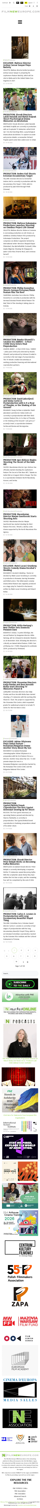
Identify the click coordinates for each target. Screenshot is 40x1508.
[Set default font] (33, 6)
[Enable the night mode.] (13, 3)
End (27, 962)
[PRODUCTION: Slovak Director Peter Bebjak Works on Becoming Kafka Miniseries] (20, 844)
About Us (25, 1502)
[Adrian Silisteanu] (20, 726)
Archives (20, 1499)
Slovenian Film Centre (14, 702)
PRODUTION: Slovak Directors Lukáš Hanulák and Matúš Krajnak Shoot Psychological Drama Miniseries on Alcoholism (19, 118)
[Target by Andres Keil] (20, 158)
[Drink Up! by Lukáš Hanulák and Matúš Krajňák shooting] (20, 99)
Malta (5, 60)
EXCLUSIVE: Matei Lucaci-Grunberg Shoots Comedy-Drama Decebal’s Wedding (20, 568)
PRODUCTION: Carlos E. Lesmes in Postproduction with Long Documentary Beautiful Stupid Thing (19, 917)
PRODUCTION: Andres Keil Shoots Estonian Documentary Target (19, 175)
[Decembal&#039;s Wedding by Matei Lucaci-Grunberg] (20, 550)
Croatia (6, 337)
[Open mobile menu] (20, 22)
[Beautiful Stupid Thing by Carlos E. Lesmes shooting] (20, 898)
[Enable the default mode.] (9, 3)
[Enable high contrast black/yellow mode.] (21, 3)
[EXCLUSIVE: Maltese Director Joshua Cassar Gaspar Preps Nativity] (20, 47)
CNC (24, 767)
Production (12, 60)
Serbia (6, 396)
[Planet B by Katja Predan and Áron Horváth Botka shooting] (20, 667)
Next (23, 962)
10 (16, 961)
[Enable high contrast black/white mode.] (17, 3)
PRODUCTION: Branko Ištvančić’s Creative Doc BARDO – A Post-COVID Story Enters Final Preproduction (19, 343)
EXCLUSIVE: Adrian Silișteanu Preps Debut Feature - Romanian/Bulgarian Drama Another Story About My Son (17, 744)
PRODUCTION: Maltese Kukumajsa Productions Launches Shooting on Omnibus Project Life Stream (19, 225)
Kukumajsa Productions (11, 238)
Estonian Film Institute (16, 937)
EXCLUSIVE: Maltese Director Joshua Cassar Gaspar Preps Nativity (17, 65)
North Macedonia (9, 457)
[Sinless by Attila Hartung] (20, 610)
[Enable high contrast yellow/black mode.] (25, 3)
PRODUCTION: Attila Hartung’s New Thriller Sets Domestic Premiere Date (18, 627)
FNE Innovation (20, 1494)
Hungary (6, 622)
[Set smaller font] (29, 6)
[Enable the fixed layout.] (34, 3)
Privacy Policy (5, 1502)
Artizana (25, 354)
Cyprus (6, 800)
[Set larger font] (37, 6)
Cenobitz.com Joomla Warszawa (27, 1505)
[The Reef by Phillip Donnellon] (20, 273)
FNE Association (20, 1491)
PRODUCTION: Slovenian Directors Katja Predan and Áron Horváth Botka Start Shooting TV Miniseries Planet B (19, 685)
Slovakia (6, 111)
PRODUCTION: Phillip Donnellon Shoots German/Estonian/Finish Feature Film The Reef (19, 290)
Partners (12, 1502)
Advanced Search (20, 1496)
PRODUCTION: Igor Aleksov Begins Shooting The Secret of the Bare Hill (19, 462)
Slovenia (6, 679)
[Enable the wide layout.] (37, 3)
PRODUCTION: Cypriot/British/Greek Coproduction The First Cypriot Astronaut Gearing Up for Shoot (18, 806)
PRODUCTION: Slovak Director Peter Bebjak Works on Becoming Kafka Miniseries (19, 862)
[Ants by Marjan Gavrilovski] (20, 499)
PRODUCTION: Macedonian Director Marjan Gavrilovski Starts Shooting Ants (20, 516)
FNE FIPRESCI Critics (20, 1488)
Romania (6, 563)
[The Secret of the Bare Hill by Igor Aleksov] (20, 444)
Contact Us (19, 1502)
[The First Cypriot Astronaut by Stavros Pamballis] (20, 788)
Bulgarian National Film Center (14, 769)
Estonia (6, 171)
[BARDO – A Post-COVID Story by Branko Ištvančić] (20, 324)
